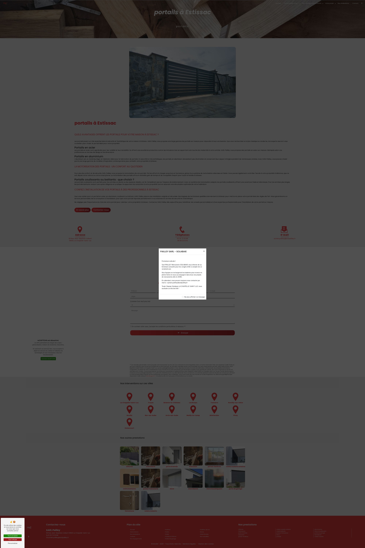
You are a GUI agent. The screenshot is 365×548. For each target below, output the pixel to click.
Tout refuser (12, 539)
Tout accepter (13, 536)
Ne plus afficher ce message (194, 297)
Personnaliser (12, 543)
